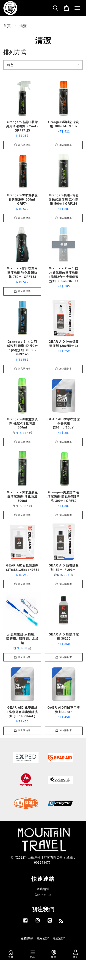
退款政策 (59, 938)
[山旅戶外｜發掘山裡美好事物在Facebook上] (25, 922)
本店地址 (43, 889)
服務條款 (27, 938)
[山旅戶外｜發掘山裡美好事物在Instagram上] (37, 922)
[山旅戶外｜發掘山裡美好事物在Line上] (50, 922)
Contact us (43, 895)
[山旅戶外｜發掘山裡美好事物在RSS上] (61, 922)
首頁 (7, 26)
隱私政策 (43, 938)
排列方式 (14, 52)
